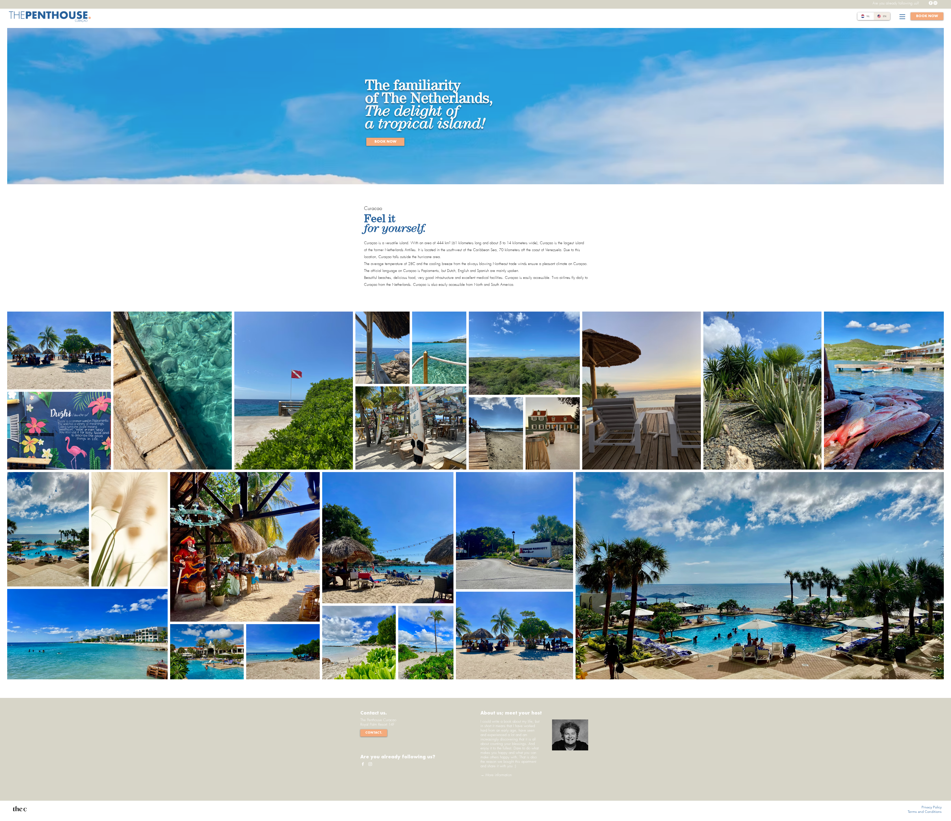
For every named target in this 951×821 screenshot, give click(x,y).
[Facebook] (931, 3)
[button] (902, 16)
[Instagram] (935, 3)
